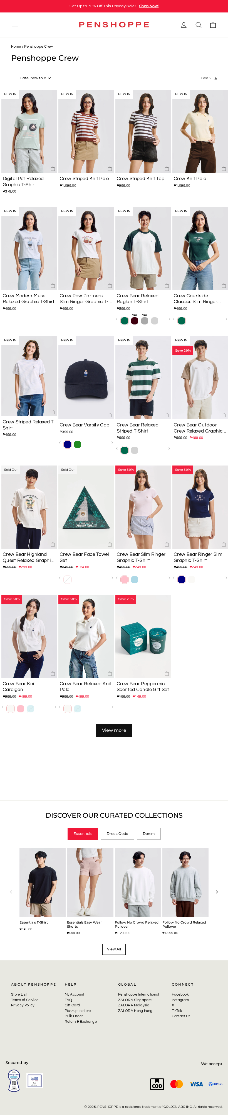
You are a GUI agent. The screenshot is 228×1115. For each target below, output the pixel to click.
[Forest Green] (77, 444)
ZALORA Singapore (135, 1000)
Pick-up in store (78, 1011)
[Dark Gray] (144, 321)
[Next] (216, 891)
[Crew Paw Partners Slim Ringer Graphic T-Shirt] (86, 248)
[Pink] (124, 580)
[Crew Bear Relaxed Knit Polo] (86, 636)
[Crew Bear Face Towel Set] (86, 507)
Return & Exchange (81, 1022)
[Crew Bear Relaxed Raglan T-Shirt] (143, 248)
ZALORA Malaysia (133, 1005)
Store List (19, 994)
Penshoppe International (138, 994)
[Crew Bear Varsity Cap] (86, 377)
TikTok (177, 1011)
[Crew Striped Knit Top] (143, 131)
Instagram (180, 1000)
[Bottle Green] (124, 321)
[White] (191, 321)
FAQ (68, 1000)
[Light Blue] (134, 580)
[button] (8, 131)
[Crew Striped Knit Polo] (86, 131)
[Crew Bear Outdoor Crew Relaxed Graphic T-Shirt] (200, 377)
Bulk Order (74, 1016)
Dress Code (117, 834)
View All (114, 949)
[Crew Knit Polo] (200, 131)
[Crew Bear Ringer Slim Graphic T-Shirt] (200, 507)
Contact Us (181, 1016)
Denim (149, 834)
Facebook (180, 994)
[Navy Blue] (67, 444)
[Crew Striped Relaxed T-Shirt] (29, 376)
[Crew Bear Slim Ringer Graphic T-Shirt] (143, 507)
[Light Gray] (154, 321)
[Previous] (11, 891)
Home (16, 46)
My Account (74, 994)
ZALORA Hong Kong (135, 1011)
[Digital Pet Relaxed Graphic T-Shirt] (29, 131)
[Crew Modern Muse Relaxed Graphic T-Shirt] (29, 248)
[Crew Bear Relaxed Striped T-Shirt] (143, 377)
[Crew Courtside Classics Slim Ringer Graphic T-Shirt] (200, 248)
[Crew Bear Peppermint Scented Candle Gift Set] (143, 636)
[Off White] (191, 580)
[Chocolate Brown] (134, 321)
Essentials (83, 834)
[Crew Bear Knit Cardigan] (29, 636)
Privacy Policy (22, 1005)
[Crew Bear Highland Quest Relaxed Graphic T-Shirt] (29, 507)
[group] (114, 6)
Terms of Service (24, 1000)
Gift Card (72, 1005)
